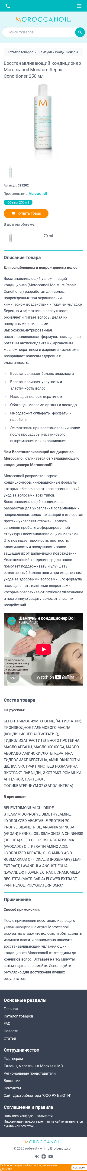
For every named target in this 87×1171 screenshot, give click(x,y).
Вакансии (12, 1081)
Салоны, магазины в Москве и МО (33, 1066)
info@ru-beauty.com (58, 1148)
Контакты (12, 1088)
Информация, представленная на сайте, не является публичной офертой (43, 1124)
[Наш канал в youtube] (50, 1156)
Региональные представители (30, 1073)
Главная (11, 1009)
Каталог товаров (18, 1016)
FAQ (7, 1023)
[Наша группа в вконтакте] (37, 1156)
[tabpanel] (43, 471)
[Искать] (80, 32)
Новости (11, 1031)
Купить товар (29, 213)
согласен (79, 1167)
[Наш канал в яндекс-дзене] (44, 1156)
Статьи (10, 1038)
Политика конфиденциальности (28, 1116)
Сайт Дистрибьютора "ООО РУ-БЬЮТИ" (37, 1095)
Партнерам (13, 1058)
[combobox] (38, 32)
